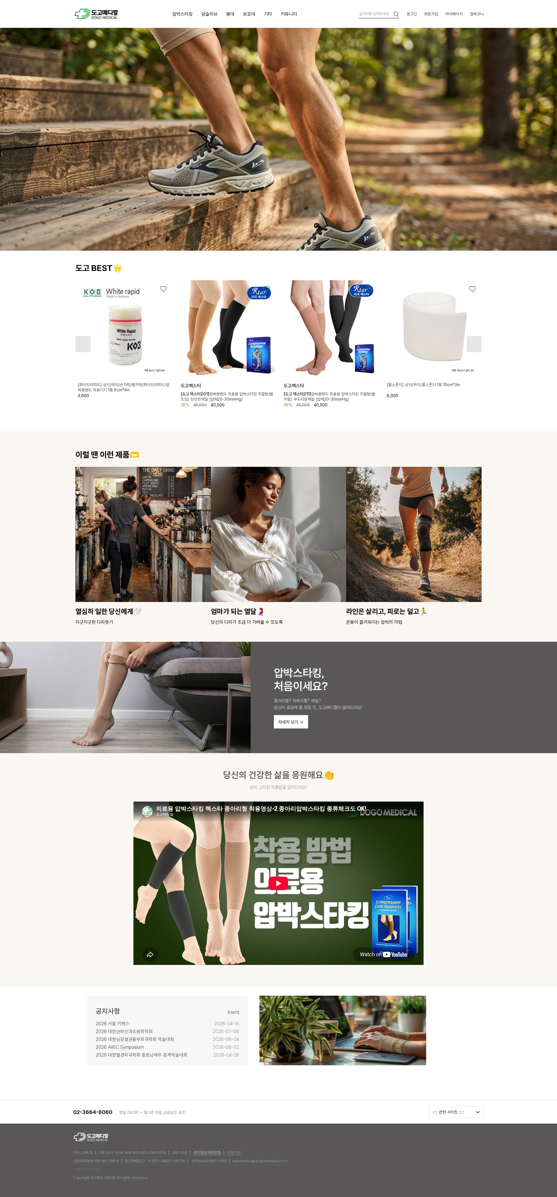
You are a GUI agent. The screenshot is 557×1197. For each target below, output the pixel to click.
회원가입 (431, 13)
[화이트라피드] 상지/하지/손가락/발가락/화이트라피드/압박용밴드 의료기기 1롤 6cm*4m (123, 387)
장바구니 (477, 13)
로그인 (411, 13)
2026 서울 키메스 (112, 1023)
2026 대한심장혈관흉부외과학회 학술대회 (135, 1039)
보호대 (249, 14)
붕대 (230, 14)
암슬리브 (209, 14)
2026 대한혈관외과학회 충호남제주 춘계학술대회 (141, 1055)
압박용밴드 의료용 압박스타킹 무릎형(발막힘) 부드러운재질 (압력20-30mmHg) (329, 396)
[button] (82, 344)
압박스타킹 (182, 14)
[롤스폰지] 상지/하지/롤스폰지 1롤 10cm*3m (423, 384)
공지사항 (108, 1011)
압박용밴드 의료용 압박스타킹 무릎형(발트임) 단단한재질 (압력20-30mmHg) (227, 396)
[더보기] (233, 1012)
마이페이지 (454, 13)
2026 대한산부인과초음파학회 (124, 1031)
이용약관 (234, 1152)
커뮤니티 (289, 14)
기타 (268, 14)
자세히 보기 (290, 722)
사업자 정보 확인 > (87, 1169)
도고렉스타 (191, 385)
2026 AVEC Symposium (120, 1047)
